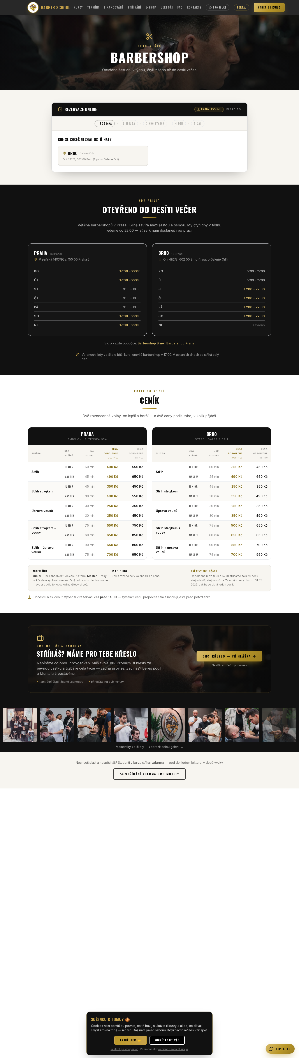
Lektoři (167, 7)
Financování (113, 7)
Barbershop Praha (180, 343)
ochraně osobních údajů (173, 1049)
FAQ (180, 7)
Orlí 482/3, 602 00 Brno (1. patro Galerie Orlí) (195, 259)
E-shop (151, 7)
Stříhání (134, 7)
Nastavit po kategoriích (124, 1049)
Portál (241, 7)
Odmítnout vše (167, 1040)
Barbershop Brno (151, 343)
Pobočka (104, 123)
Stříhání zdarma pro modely (152, 774)
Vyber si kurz (269, 7)
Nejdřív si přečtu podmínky (229, 665)
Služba (129, 123)
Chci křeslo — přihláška (227, 656)
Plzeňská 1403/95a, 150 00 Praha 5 (64, 259)
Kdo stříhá (155, 123)
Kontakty (194, 7)
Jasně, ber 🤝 (130, 1040)
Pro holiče (219, 7)
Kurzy (78, 7)
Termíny (93, 7)
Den (179, 123)
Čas (197, 123)
